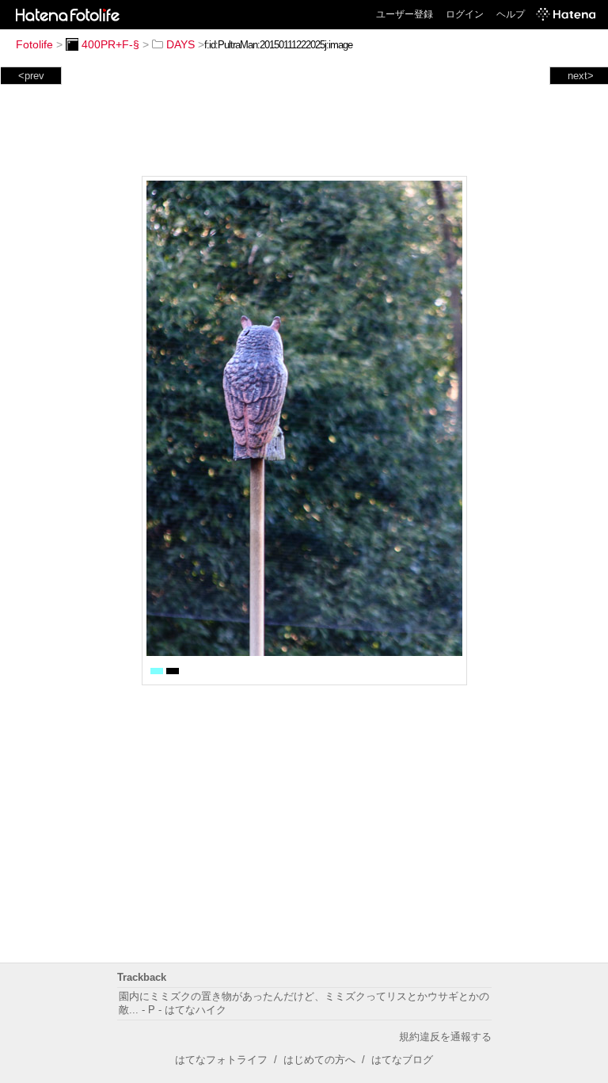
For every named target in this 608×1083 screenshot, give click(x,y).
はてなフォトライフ (221, 1060)
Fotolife (34, 44)
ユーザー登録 (404, 14)
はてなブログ (402, 1060)
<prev (31, 76)
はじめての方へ (319, 1060)
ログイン (465, 14)
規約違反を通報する (445, 1037)
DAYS (180, 44)
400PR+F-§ (110, 44)
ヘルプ (510, 14)
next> (581, 76)
